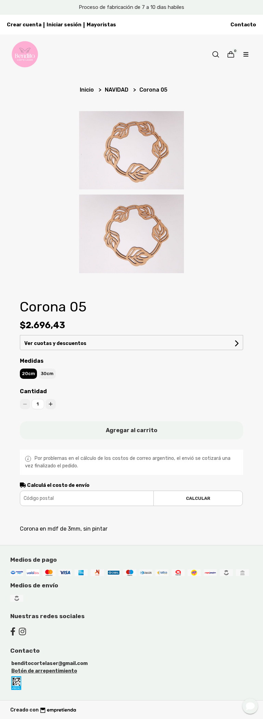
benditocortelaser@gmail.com (49, 663)
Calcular (198, 498)
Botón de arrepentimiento (44, 671)
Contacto (243, 25)
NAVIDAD (117, 89)
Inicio (87, 89)
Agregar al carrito (131, 430)
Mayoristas (101, 25)
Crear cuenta (24, 25)
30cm (47, 373)
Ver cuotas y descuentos (55, 343)
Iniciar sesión (64, 25)
